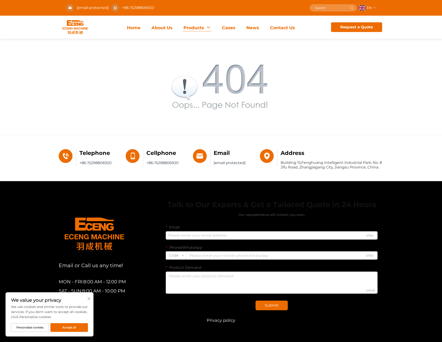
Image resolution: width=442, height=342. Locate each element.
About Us (161, 27)
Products (193, 27)
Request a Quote (356, 27)
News (252, 27)
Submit (272, 305)
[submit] (351, 8)
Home (133, 27)
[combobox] (176, 255)
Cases (228, 27)
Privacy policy (221, 320)
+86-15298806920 (138, 8)
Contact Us (282, 27)
